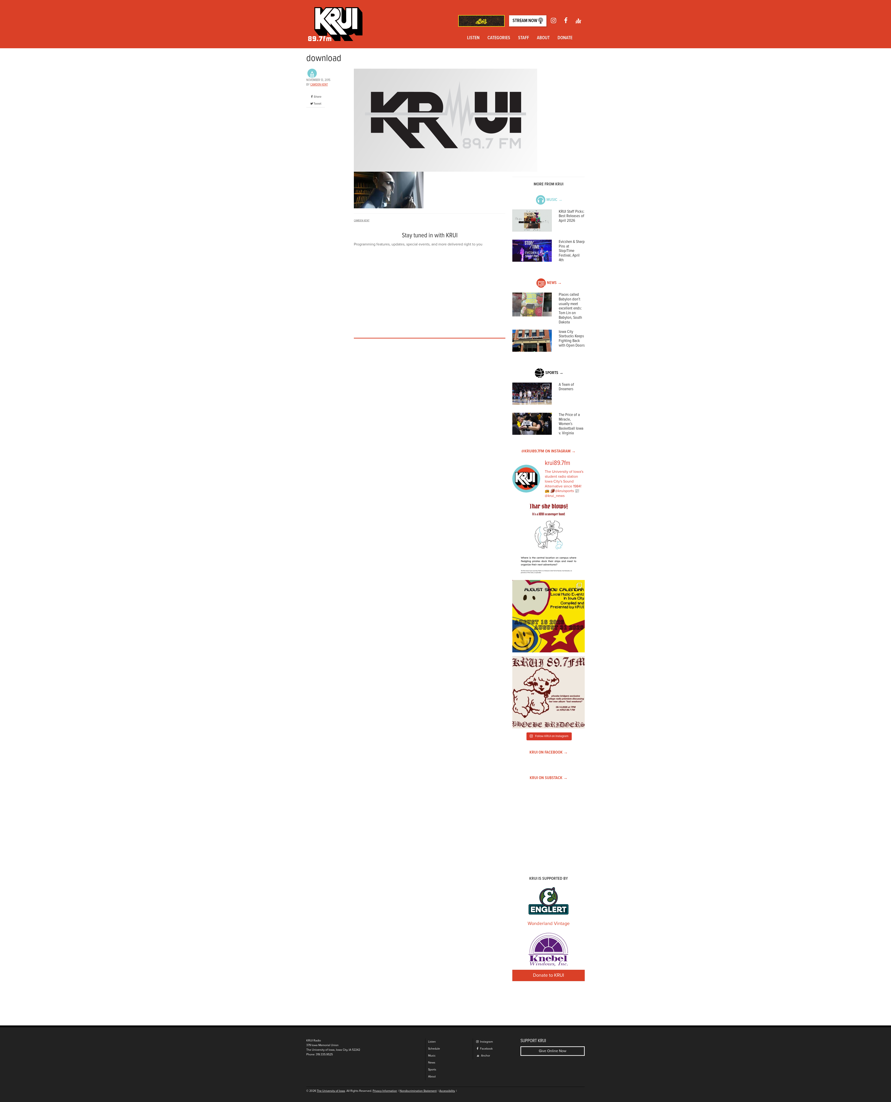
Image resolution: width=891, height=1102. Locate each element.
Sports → (554, 373)
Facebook (486, 1048)
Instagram (486, 1042)
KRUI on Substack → (549, 778)
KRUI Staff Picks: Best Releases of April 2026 (571, 216)
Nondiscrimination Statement (418, 1091)
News (431, 1062)
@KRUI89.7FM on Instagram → (548, 451)
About (543, 38)
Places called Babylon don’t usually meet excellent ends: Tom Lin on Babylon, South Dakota (570, 308)
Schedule (434, 1048)
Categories (498, 38)
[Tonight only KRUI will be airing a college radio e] (548, 692)
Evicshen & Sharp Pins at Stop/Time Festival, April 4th (572, 251)
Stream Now (525, 21)
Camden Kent (319, 85)
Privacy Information (385, 1091)
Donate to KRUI (548, 975)
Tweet (317, 104)
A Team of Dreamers (566, 387)
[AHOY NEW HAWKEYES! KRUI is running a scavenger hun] (548, 540)
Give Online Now (552, 1051)
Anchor (485, 1055)
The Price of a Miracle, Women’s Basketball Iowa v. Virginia (571, 424)
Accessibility (447, 1091)
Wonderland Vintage (549, 923)
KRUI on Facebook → (548, 752)
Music (432, 1055)
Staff (523, 38)
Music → (554, 200)
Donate (565, 38)
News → (554, 283)
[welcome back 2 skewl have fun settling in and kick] (548, 616)
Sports (432, 1069)
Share (317, 97)
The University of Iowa (331, 1091)
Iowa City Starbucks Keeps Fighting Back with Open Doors (572, 338)
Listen (473, 38)
